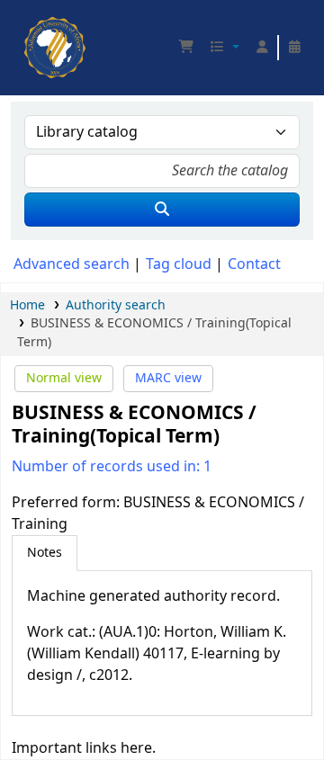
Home (27, 305)
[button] (186, 48)
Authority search (116, 305)
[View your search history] (294, 48)
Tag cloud (179, 264)
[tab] (44, 553)
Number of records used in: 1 (112, 467)
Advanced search (72, 264)
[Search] (162, 209)
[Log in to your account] (262, 48)
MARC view (168, 378)
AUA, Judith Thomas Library (29, 22)
